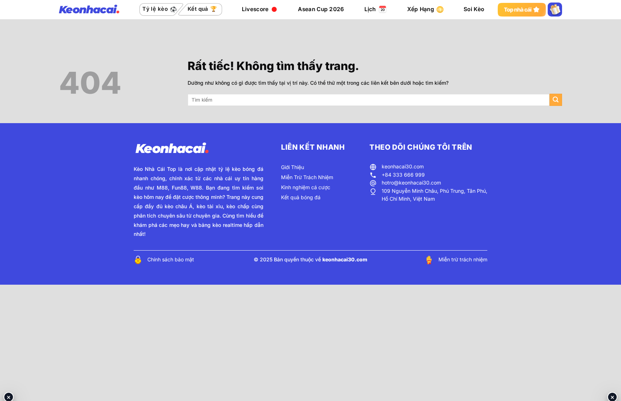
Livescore (255, 9)
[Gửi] (555, 100)
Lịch (370, 9)
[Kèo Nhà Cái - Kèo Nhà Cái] (89, 9)
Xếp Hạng (420, 9)
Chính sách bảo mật (170, 259)
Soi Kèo (474, 9)
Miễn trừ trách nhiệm (462, 259)
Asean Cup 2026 (321, 9)
